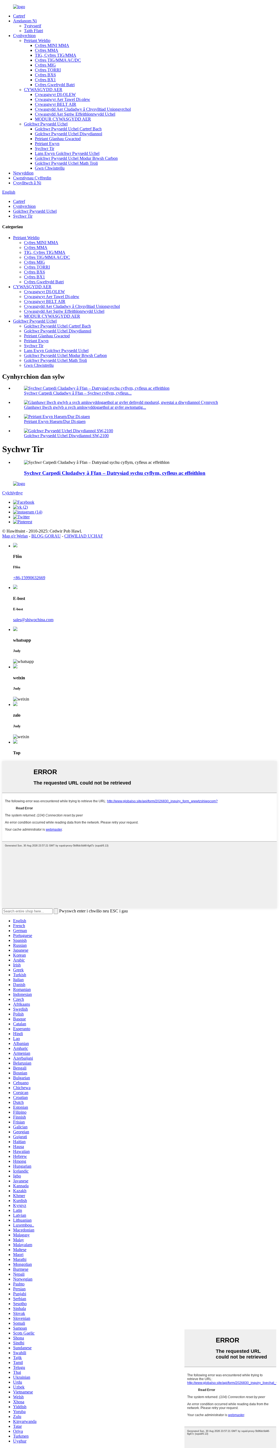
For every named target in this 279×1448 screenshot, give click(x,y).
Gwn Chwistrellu (50, 168)
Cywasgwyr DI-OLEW (55, 94)
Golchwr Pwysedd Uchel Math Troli (66, 163)
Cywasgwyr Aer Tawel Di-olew (62, 99)
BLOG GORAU (46, 536)
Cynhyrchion (24, 35)
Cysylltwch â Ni (27, 183)
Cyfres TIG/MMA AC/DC (58, 60)
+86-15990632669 (29, 577)
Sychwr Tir (44, 148)
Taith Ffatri (33, 30)
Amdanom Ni (25, 21)
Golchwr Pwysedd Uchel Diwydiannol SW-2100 (66, 435)
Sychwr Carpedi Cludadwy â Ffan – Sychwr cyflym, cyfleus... (78, 393)
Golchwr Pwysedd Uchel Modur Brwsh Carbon (76, 158)
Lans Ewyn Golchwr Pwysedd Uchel (67, 153)
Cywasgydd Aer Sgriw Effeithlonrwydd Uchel (75, 114)
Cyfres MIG (45, 65)
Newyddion (23, 173)
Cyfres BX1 (45, 79)
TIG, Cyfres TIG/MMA (55, 55)
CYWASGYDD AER (43, 89)
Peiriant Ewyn (47, 143)
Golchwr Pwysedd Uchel (46, 124)
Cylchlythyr (12, 493)
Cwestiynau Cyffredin (32, 178)
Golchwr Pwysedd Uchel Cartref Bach (68, 129)
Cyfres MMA (46, 50)
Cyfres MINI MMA (52, 45)
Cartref (19, 16)
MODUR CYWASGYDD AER (63, 119)
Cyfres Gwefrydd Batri (55, 84)
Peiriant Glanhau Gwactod (58, 138)
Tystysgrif (32, 25)
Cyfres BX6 (45, 75)
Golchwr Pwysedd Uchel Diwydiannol (68, 133)
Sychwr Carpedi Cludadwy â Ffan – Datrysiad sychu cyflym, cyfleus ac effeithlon (114, 473)
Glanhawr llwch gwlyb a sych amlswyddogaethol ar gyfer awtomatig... (85, 407)
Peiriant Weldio (37, 40)
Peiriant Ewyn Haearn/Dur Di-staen (55, 421)
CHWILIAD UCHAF (83, 536)
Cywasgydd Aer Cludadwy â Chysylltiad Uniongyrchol (83, 109)
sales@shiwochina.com (33, 619)
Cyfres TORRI (48, 70)
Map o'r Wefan (15, 536)
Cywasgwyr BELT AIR (55, 104)
